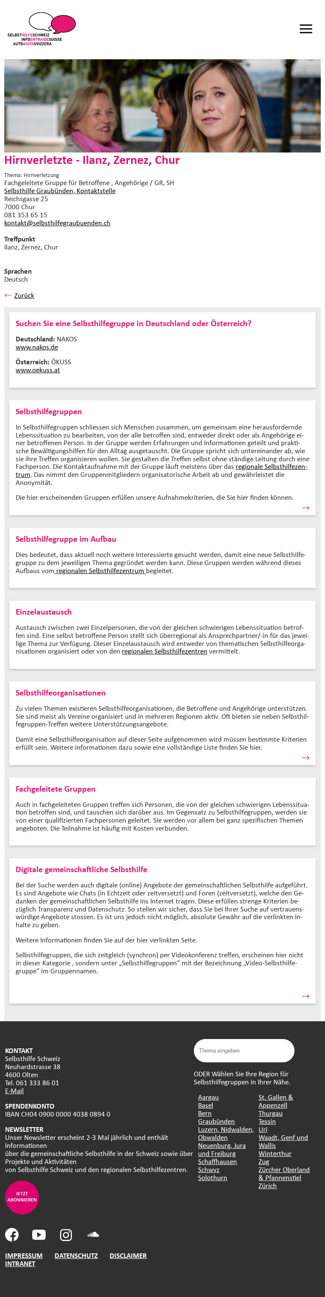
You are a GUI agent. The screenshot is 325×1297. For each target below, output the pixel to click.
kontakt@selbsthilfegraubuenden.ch (57, 222)
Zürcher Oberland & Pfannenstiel (284, 1173)
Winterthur (275, 1153)
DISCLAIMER (128, 1255)
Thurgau (271, 1113)
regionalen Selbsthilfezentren (164, 651)
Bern (205, 1113)
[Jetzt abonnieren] (22, 1212)
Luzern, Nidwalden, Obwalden (226, 1133)
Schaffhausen (217, 1161)
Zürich (268, 1185)
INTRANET (20, 1263)
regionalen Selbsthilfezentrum (100, 570)
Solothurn (212, 1177)
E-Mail (14, 1090)
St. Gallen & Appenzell (276, 1101)
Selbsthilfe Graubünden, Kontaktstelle (60, 190)
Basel (205, 1105)
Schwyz (209, 1169)
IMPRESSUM (24, 1255)
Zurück (24, 295)
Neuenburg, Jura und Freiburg (222, 1149)
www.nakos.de (37, 347)
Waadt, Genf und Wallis (283, 1141)
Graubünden (216, 1121)
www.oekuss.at (38, 369)
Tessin (267, 1121)
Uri (263, 1129)
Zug (264, 1161)
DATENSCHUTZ (76, 1255)
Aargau (208, 1097)
